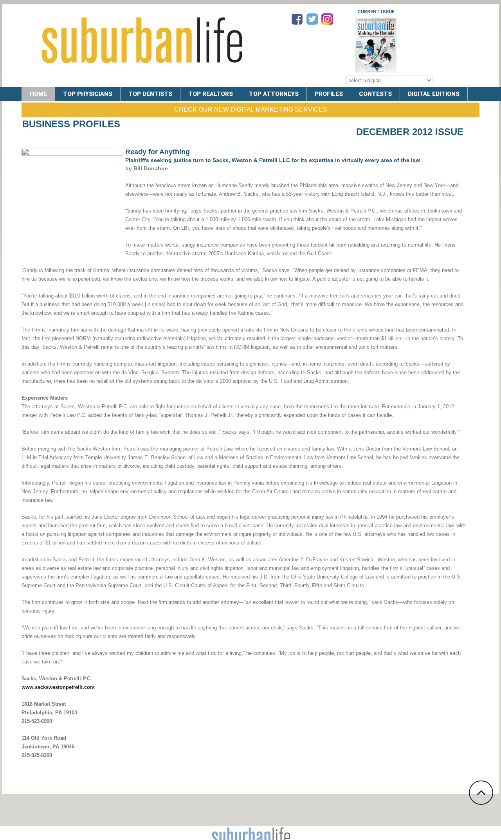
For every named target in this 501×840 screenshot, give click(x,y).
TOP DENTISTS (150, 93)
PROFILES (329, 93)
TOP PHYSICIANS (87, 93)
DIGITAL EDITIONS (434, 93)
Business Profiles (71, 124)
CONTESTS (375, 93)
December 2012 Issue (409, 131)
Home (38, 93)
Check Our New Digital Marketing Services (250, 109)
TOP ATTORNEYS (274, 93)
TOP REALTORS (210, 93)
